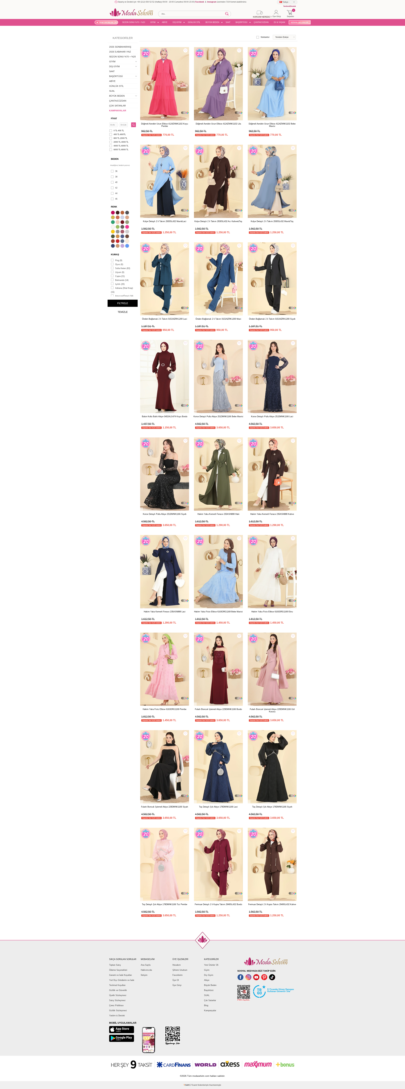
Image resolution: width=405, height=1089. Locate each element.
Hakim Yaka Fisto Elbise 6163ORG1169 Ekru (272, 611)
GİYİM (153, 22)
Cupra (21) (120, 276)
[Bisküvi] (118, 222)
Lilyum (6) (119, 272)
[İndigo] (122, 236)
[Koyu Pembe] (113, 213)
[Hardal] (118, 236)
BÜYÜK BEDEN (212, 22)
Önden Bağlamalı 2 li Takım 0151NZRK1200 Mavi (218, 319)
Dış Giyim (208, 975)
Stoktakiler (265, 37)
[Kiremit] (113, 241)
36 (116, 171)
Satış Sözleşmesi (117, 1000)
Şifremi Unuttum (179, 970)
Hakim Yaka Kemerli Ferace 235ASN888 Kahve (272, 514)
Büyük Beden (210, 985)
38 (116, 177)
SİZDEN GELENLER (299, 23)
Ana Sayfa (145, 965)
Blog (206, 1005)
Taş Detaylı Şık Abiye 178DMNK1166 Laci (218, 807)
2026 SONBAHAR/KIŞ (120, 47)
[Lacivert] (113, 246)
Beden (114, 159)
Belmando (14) (121, 280)
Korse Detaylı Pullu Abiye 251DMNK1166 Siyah (164, 514)
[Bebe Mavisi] (122, 217)
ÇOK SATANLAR (117, 105)
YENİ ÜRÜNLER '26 (108, 23)
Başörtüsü (208, 990)
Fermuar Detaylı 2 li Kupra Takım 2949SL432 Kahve (272, 904)
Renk (114, 206)
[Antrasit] (127, 213)
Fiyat (114, 118)
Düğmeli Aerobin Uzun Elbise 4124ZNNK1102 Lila (218, 124)
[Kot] (122, 241)
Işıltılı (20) (120, 284)
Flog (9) (118, 260)
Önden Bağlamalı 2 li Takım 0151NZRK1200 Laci (164, 319)
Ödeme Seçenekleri (118, 970)
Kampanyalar (210, 1010)
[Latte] (118, 246)
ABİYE (164, 22)
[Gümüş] (127, 232)
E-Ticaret (193, 1085)
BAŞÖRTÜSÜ (241, 22)
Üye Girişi (176, 985)
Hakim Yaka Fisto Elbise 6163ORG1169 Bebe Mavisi (218, 611)
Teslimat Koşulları (117, 985)
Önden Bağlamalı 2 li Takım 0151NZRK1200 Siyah (272, 319)
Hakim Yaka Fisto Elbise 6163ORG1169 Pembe (164, 709)
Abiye (206, 980)
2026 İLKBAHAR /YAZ (120, 51)
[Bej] (127, 217)
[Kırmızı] (118, 241)
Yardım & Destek (117, 1015)
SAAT (228, 22)
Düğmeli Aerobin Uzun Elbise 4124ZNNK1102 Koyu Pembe (164, 125)
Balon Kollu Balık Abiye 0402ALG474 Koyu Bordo (164, 416)
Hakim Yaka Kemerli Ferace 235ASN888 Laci (164, 611)
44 (116, 193)
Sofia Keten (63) (122, 268)
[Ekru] (113, 227)
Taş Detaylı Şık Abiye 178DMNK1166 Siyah (272, 807)
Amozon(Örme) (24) (124, 296)
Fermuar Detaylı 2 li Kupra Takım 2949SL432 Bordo (218, 904)
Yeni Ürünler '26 (211, 965)
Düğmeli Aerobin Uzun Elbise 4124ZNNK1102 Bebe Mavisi (272, 125)
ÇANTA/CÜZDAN (261, 22)
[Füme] (122, 227)
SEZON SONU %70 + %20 (133, 22)
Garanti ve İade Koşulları (120, 975)
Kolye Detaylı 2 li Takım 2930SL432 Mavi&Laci (164, 221)
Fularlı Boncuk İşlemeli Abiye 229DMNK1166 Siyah (164, 807)
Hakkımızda (146, 970)
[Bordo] (122, 222)
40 (116, 182)
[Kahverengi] (127, 236)
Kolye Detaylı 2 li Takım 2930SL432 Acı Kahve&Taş (218, 221)
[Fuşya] (127, 227)
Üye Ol (175, 980)
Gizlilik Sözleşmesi (118, 1010)
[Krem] (127, 241)
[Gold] (113, 232)
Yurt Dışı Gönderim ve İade (121, 980)
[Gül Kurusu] (122, 232)
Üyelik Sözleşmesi (117, 995)
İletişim (144, 975)
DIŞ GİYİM (177, 22)
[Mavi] (127, 246)
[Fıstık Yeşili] (118, 227)
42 (116, 188)
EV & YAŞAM (279, 22)
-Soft (186, 1085)
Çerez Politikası (116, 1005)
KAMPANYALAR (117, 110)
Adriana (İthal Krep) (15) (122, 290)
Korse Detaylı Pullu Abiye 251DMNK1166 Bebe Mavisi (218, 416)
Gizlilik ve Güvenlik (118, 990)
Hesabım (176, 965)
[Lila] (122, 246)
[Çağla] (127, 222)
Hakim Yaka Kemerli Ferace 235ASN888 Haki (218, 514)
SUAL (112, 91)
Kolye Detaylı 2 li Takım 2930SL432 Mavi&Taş (272, 221)
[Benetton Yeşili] (113, 222)
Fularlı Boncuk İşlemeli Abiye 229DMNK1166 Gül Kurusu (272, 710)
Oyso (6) (119, 264)
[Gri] (118, 232)
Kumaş (115, 254)
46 (116, 199)
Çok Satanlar (210, 1000)
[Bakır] (118, 217)
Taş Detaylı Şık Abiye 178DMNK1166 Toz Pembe (164, 904)
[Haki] (113, 236)
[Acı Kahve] (118, 213)
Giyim (206, 970)
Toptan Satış (115, 965)
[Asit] (113, 217)
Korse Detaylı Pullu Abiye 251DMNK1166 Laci (272, 416)
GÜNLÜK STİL (194, 22)
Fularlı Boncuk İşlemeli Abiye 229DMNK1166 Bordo (218, 709)
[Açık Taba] (122, 213)
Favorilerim (177, 975)
